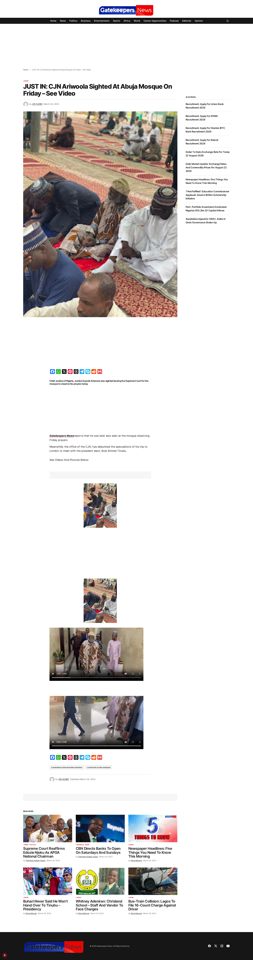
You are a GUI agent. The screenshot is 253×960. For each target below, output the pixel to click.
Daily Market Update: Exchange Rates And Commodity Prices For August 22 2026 (206, 167)
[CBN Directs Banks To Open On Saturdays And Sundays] (100, 828)
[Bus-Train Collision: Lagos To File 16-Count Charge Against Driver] (152, 881)
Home (25, 70)
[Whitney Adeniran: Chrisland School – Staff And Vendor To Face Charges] (100, 881)
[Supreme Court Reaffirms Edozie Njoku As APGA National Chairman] (47, 828)
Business (80, 844)
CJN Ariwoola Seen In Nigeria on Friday (66, 767)
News (26, 81)
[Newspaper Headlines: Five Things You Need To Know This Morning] (152, 828)
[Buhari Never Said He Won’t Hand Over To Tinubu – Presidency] (47, 881)
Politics (33, 844)
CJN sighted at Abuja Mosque (98, 767)
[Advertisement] (88, 44)
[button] (227, 21)
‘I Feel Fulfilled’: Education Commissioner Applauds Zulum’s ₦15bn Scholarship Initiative (207, 195)
